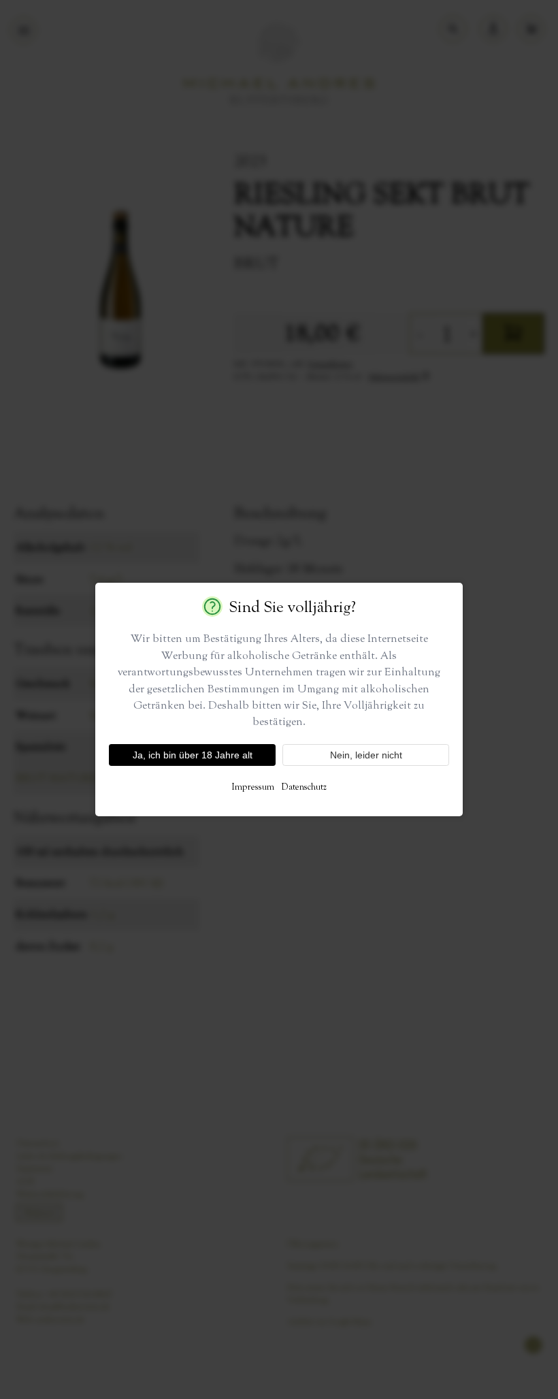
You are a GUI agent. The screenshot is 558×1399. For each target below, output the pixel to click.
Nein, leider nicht (366, 755)
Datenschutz (304, 786)
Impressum (252, 786)
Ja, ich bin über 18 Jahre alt (192, 755)
